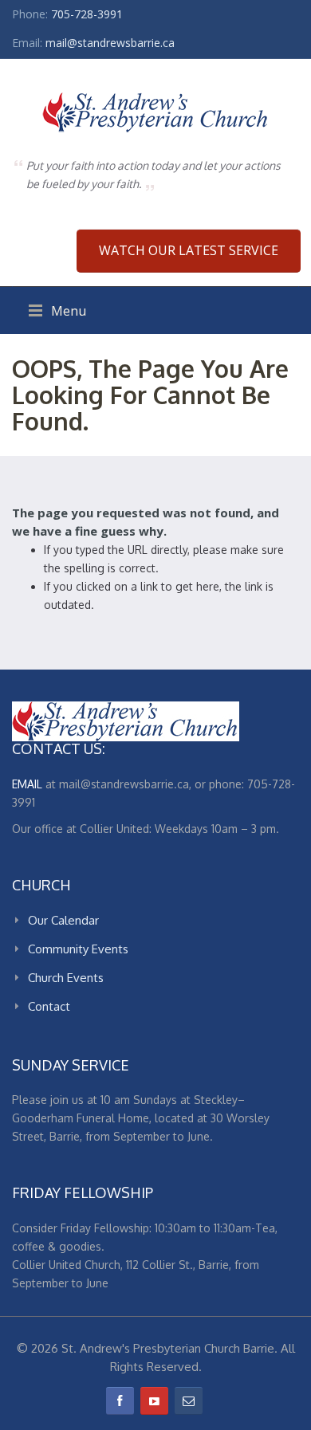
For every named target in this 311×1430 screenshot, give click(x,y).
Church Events (66, 977)
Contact (49, 1006)
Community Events (78, 949)
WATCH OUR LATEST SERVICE (188, 250)
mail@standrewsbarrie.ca (110, 42)
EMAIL (27, 784)
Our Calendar (63, 920)
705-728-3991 (87, 14)
